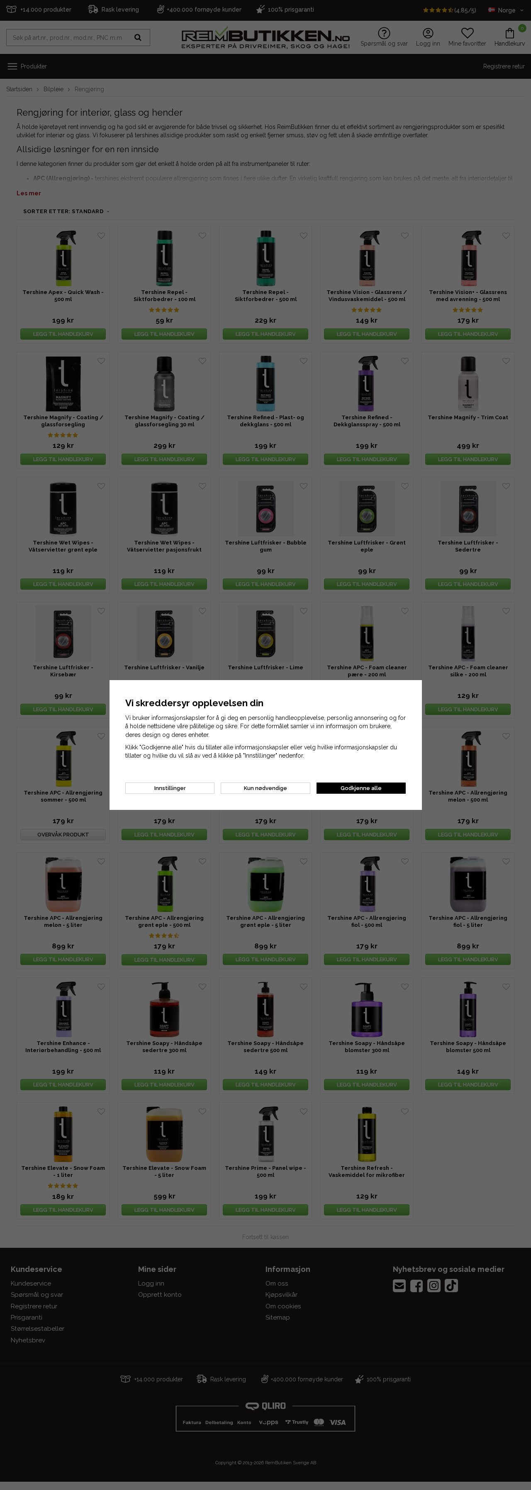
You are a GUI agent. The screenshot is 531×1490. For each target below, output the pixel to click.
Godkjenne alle (361, 788)
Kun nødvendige (265, 788)
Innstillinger (170, 788)
